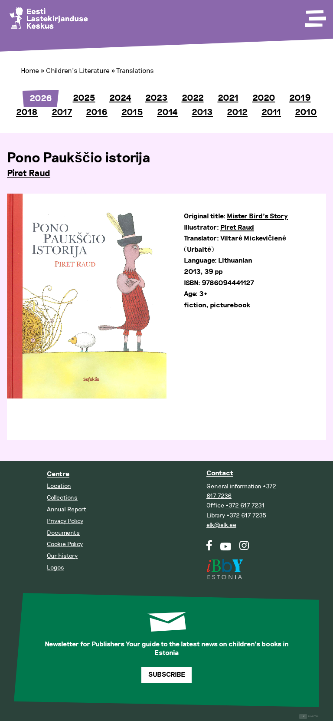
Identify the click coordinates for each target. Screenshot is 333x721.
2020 (263, 98)
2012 (237, 112)
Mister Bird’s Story (257, 216)
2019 (300, 98)
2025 (84, 98)
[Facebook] (209, 548)
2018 (27, 112)
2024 (120, 98)
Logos (55, 567)
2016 (97, 112)
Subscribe (166, 674)
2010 (306, 112)
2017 (62, 112)
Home (30, 70)
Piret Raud (28, 173)
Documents (63, 533)
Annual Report (66, 509)
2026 (40, 98)
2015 (132, 112)
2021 (228, 98)
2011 (271, 112)
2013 (202, 112)
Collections (62, 497)
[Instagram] (244, 548)
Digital (310, 716)
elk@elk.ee (221, 525)
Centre (58, 474)
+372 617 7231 (244, 505)
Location (59, 486)
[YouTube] (225, 548)
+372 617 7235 (246, 515)
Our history (62, 556)
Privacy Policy (65, 521)
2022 (193, 98)
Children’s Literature (78, 70)
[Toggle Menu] (314, 15)
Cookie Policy (65, 544)
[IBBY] (224, 564)
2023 (156, 98)
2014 (167, 112)
